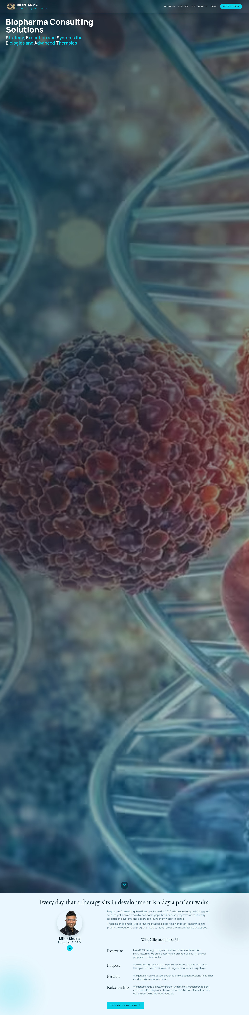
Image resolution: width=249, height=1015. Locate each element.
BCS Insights (199, 6)
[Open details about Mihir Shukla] (69, 923)
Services (183, 6)
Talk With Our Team (125, 1005)
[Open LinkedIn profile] (70, 948)
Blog (214, 6)
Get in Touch (231, 6)
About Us (169, 6)
